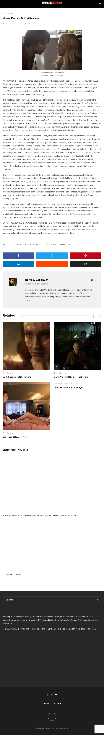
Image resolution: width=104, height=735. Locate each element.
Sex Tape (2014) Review (15, 437)
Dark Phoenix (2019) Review (17, 377)
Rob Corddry (35, 244)
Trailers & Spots (60, 373)
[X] (52, 695)
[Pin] (85, 255)
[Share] (18, 255)
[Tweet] (52, 255)
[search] (98, 600)
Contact (46, 704)
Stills (72, 383)
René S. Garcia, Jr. (10, 23)
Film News (58, 383)
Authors (58, 704)
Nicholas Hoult (20, 244)
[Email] (85, 264)
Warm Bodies (65, 244)
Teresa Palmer (50, 244)
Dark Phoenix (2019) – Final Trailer (71, 377)
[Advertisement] (52, 546)
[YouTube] (56, 695)
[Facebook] (48, 695)
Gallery (66, 383)
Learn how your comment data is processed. (56, 515)
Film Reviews (8, 13)
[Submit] (52, 264)
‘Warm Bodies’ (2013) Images (69, 387)
